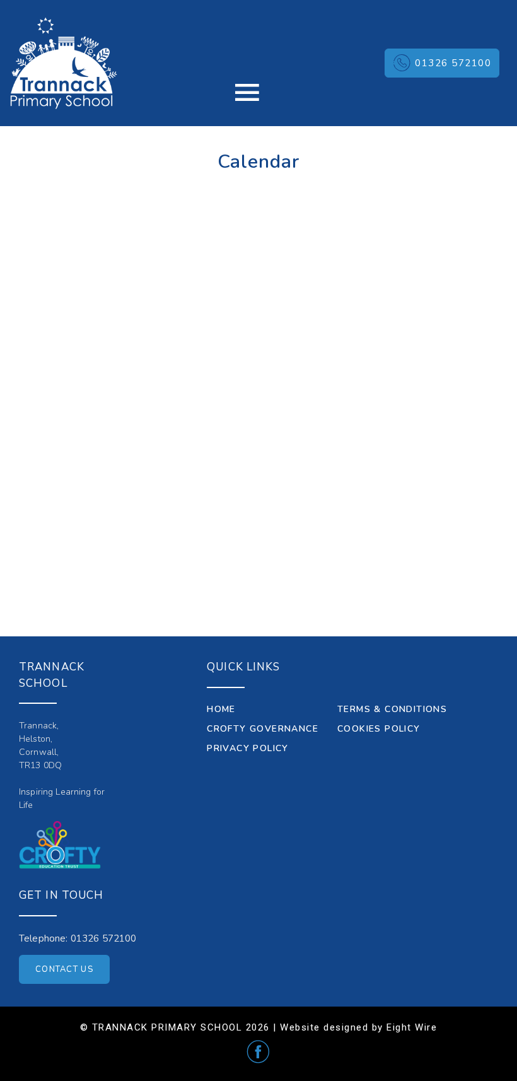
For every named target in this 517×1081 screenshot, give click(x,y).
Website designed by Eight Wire (358, 1027)
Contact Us (64, 969)
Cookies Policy (379, 729)
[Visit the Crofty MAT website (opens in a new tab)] (60, 845)
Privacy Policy (248, 748)
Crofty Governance (262, 729)
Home (221, 709)
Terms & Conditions (392, 709)
